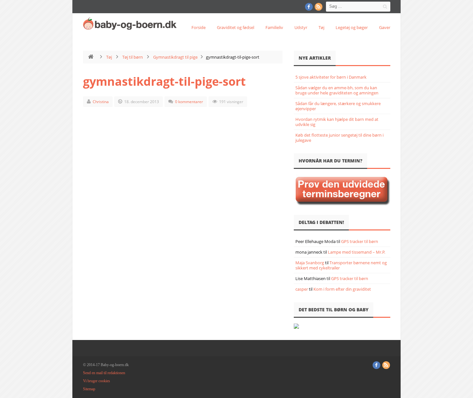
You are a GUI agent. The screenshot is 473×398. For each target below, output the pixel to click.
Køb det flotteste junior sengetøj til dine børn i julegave (339, 137)
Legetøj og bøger (352, 27)
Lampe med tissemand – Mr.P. (356, 252)
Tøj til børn (132, 57)
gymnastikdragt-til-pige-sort (164, 81)
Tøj (321, 27)
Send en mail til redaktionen (104, 373)
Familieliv (274, 27)
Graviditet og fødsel (235, 27)
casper (301, 289)
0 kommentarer (189, 101)
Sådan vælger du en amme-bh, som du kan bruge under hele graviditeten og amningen (336, 90)
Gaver (384, 27)
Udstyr (300, 27)
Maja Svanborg (309, 263)
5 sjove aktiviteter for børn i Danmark (330, 77)
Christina (101, 101)
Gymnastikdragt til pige (175, 57)
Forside (198, 27)
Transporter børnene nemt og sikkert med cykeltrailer (341, 265)
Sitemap (89, 389)
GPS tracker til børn (359, 241)
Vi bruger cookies (96, 381)
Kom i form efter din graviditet (342, 289)
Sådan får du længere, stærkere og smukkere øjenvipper (338, 106)
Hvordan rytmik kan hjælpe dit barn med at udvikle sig (336, 121)
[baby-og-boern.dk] (131, 23)
